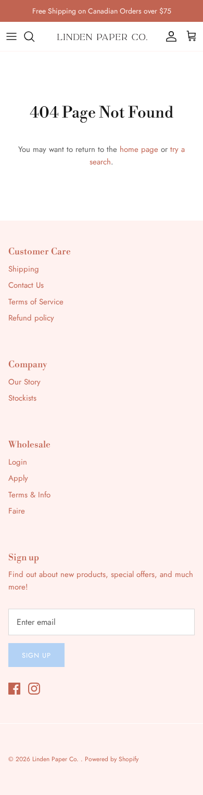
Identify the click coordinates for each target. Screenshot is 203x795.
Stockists (22, 398)
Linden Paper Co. (56, 759)
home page (139, 149)
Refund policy (31, 318)
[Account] (168, 36)
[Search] (34, 36)
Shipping (23, 269)
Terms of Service (36, 301)
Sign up (36, 655)
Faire (16, 511)
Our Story (24, 382)
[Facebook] (14, 689)
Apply (18, 478)
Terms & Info (29, 495)
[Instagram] (34, 689)
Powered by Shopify (111, 759)
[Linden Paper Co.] (101, 36)
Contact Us (26, 285)
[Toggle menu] (11, 36)
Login (17, 462)
